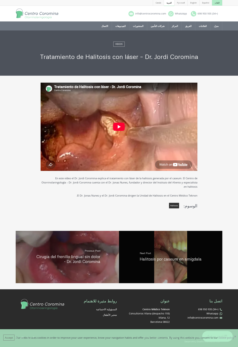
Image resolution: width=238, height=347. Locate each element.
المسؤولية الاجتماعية (106, 309)
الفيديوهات (120, 26)
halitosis (174, 205)
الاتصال (104, 26)
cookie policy (226, 337)
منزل (216, 26)
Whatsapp (212, 313)
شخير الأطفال (110, 314)
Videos (119, 44)
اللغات (217, 2)
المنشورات (138, 26)
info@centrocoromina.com (202, 317)
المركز (175, 26)
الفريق (188, 26)
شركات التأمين (158, 26)
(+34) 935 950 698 (208, 309)
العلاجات (203, 26)
